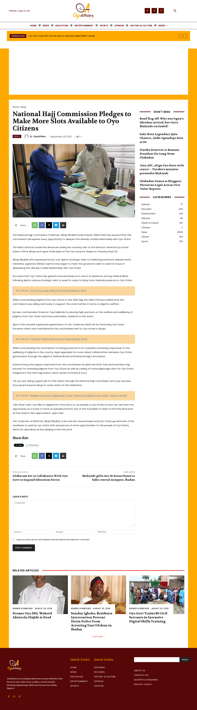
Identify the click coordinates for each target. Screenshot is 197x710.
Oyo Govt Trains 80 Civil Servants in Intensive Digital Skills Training (148, 617)
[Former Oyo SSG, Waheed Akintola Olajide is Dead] (40, 594)
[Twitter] (154, 10)
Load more (97, 636)
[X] (49, 225)
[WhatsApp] (35, 225)
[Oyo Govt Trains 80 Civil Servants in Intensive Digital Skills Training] (156, 594)
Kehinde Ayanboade (23, 608)
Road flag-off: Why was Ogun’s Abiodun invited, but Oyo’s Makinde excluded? (161, 122)
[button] (175, 11)
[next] (185, 36)
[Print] (63, 225)
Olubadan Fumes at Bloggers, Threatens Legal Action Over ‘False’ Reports (161, 185)
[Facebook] (147, 10)
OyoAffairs (39, 136)
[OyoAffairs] (27, 136)
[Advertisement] (98, 71)
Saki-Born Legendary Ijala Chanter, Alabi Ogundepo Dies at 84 (161, 138)
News (23, 106)
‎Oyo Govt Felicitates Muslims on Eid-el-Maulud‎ (52, 35)
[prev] (180, 36)
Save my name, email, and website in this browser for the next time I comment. (53, 539)
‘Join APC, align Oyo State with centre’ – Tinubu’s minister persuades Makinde (162, 169)
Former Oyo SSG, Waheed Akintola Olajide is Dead (32, 615)
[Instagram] (161, 10)
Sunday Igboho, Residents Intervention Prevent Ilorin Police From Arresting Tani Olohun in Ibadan (91, 621)
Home (16, 106)
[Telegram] (56, 225)
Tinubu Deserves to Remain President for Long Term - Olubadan (159, 153)
